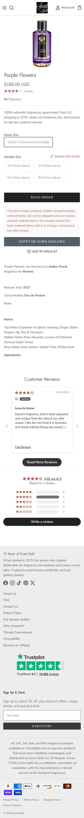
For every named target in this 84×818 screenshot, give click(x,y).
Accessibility (11, 639)
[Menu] (4, 7)
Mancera (14, 99)
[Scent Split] (42, 7)
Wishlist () (67, 7)
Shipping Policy (52, 799)
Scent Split (18, 813)
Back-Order (42, 197)
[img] (24, 393)
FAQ (6, 600)
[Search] (13, 7)
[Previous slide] (6, 426)
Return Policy (12, 613)
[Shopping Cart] (79, 7)
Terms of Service (12, 805)
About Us (9, 594)
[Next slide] (77, 426)
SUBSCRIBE (42, 726)
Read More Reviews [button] (42, 462)
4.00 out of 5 (52, 479)
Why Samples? (13, 626)
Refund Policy (31, 799)
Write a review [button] (42, 522)
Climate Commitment (17, 632)
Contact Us (10, 606)
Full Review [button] (23, 447)
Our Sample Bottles (16, 619)
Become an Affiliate (16, 645)
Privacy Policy (11, 799)
